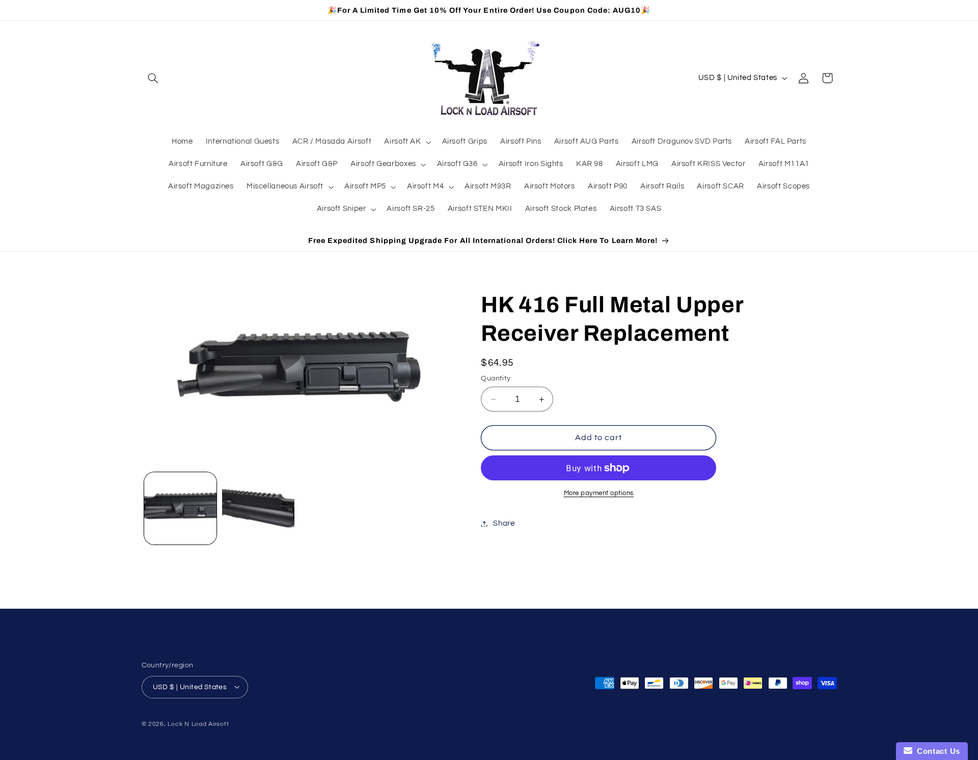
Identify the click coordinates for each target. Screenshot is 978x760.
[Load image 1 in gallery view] (180, 508)
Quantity (495, 378)
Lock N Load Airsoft (198, 723)
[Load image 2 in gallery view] (258, 508)
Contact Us (936, 751)
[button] (153, 78)
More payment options (599, 493)
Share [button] (503, 523)
